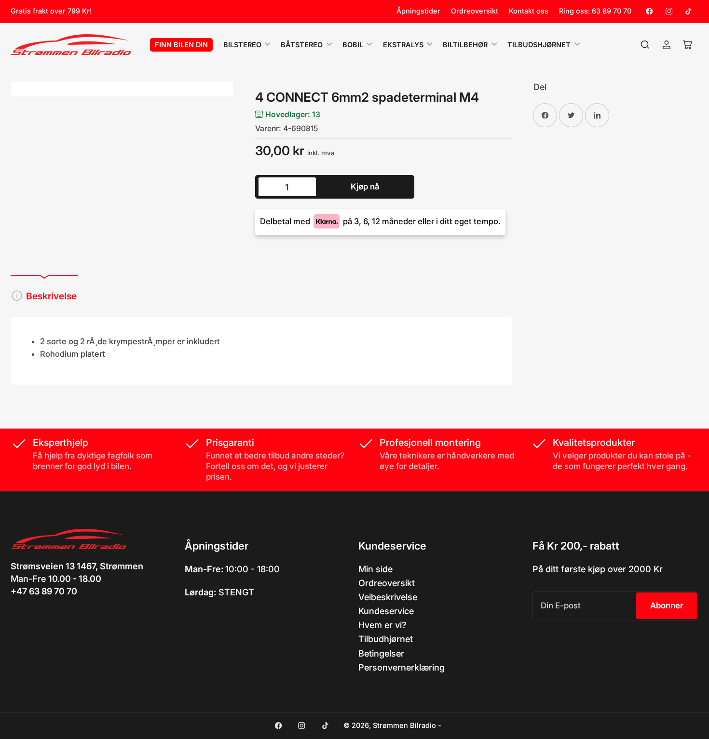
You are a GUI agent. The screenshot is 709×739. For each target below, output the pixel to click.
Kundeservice (386, 610)
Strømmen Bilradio (404, 725)
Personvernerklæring (401, 667)
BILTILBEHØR (465, 44)
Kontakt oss (528, 11)
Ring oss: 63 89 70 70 (595, 11)
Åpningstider (418, 11)
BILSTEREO (242, 44)
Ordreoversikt (474, 11)
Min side (375, 569)
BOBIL (352, 44)
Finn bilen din (181, 44)
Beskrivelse (51, 296)
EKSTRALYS (403, 44)
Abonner (666, 605)
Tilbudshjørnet (539, 44)
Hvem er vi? (382, 624)
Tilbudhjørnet (385, 638)
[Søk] (645, 44)
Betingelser (381, 653)
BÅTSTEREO (302, 44)
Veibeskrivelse (387, 596)
